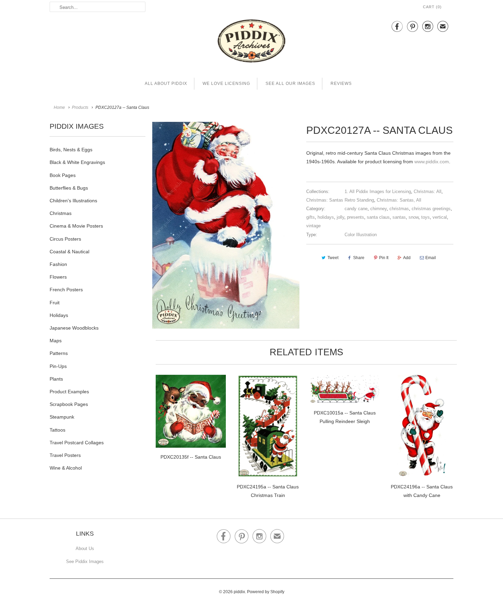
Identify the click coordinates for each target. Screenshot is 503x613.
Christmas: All (427, 191)
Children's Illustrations (73, 200)
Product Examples (69, 391)
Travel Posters (65, 455)
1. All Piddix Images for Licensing (378, 191)
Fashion (58, 264)
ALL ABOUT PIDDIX (166, 83)
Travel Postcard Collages (77, 442)
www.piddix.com (431, 161)
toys (425, 217)
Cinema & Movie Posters (76, 226)
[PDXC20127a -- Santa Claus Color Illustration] (225, 225)
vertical (440, 217)
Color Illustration (361, 234)
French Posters (66, 289)
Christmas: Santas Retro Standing (340, 200)
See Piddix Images (85, 561)
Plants (56, 379)
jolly (340, 217)
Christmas (61, 213)
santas (399, 217)
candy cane (356, 208)
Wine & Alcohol (66, 468)
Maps (56, 340)
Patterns (59, 353)
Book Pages (63, 175)
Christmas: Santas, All (399, 200)
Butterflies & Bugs (69, 188)
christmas (399, 208)
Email (430, 257)
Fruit (55, 302)
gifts (310, 217)
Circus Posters (65, 239)
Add (407, 257)
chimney (378, 208)
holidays (326, 217)
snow (413, 217)
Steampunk (62, 417)
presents (355, 217)
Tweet (332, 257)
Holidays (59, 315)
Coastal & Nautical (69, 251)
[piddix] (251, 42)
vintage (313, 225)
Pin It (383, 257)
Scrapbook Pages (69, 404)
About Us (85, 548)
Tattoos (57, 430)
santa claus (378, 217)
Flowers (58, 277)
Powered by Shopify (265, 591)
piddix (239, 591)
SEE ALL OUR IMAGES (290, 83)
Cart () (432, 7)
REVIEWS (341, 83)
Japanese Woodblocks (74, 328)
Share (358, 257)
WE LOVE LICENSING (226, 83)
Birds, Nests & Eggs (71, 149)
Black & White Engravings (77, 162)
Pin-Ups (58, 366)
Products (80, 107)
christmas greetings (431, 208)
